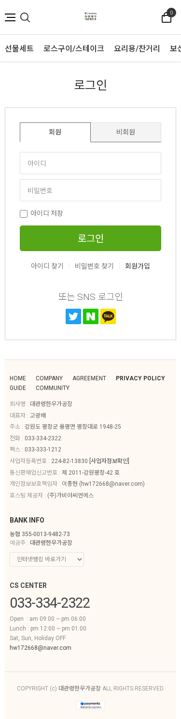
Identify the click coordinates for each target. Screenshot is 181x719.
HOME (18, 378)
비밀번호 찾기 (94, 266)
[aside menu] (10, 17)
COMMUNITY (53, 388)
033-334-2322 (43, 438)
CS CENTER (28, 585)
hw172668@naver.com (112, 483)
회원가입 (137, 266)
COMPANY (49, 378)
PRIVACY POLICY (140, 378)
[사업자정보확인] (109, 461)
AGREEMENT (89, 378)
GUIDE (18, 388)
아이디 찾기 (47, 266)
